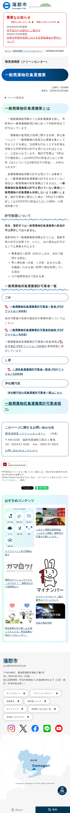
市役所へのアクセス (15, 717)
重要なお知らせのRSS (46, 22)
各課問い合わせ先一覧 (41, 709)
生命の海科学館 (44, 623)
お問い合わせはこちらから (21, 450)
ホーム (8, 51)
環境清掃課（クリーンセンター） (27, 51)
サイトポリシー (13, 693)
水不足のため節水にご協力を (24, 30)
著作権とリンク (34, 701)
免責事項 (10, 701)
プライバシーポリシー (43, 693)
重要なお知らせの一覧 (21, 22)
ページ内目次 (16, 97)
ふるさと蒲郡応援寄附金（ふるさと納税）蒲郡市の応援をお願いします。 (49, 533)
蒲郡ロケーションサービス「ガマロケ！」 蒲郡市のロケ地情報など (19, 583)
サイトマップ (12, 709)
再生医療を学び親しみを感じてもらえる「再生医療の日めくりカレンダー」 (18, 631)
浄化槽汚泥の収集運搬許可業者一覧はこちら (35, 392)
